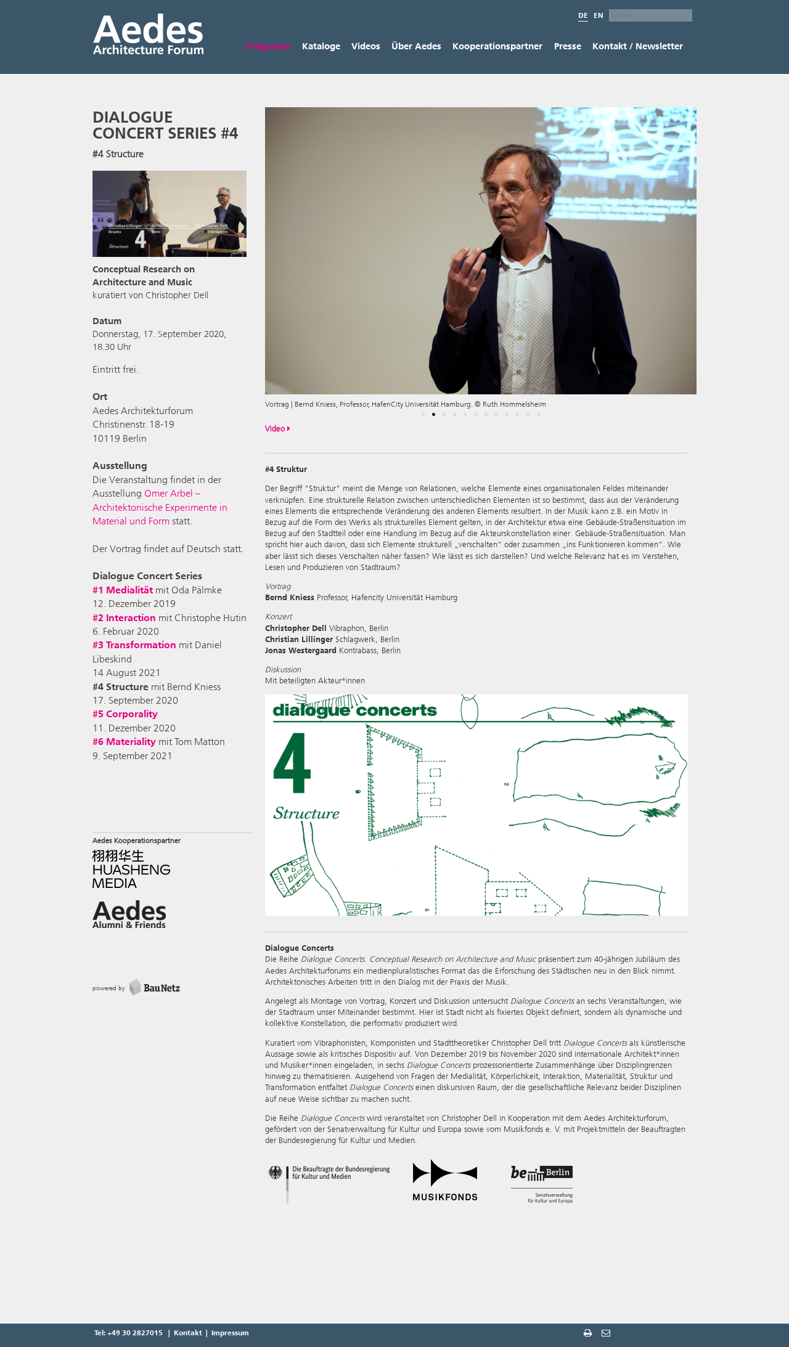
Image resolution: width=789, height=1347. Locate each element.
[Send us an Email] (607, 1334)
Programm (269, 46)
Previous (246, 266)
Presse (567, 46)
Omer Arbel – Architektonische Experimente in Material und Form (159, 507)
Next (717, 266)
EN (598, 15)
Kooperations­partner (497, 46)
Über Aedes (416, 46)
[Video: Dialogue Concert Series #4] (169, 216)
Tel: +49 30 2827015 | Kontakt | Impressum (171, 1333)
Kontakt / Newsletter (637, 46)
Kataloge (321, 46)
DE (583, 15)
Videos (365, 46)
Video (276, 428)
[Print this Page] (589, 1334)
